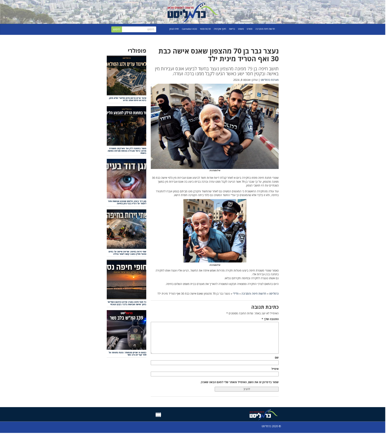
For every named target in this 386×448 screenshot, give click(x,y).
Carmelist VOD (189, 28)
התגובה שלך (270, 319)
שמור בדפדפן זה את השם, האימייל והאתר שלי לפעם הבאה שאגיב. (239, 382)
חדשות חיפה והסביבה (265, 28)
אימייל (275, 369)
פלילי (236, 293)
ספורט (249, 28)
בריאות (232, 28)
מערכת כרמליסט (270, 80)
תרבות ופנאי (205, 28)
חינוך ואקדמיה (220, 28)
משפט (241, 28)
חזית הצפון (174, 28)
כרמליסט (274, 293)
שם (277, 357)
